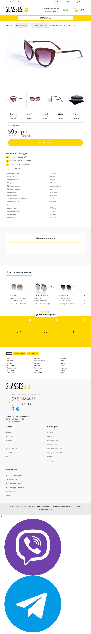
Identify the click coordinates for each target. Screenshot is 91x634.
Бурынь (63, 358)
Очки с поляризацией (14, 475)
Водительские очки (54, 449)
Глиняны (10, 363)
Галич (62, 361)
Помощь (60, 2)
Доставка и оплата (45, 238)
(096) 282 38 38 (23, 404)
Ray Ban (50, 433)
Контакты (82, 2)
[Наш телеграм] (32, 604)
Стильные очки (11, 479)
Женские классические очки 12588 (18, 298)
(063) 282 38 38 (23, 399)
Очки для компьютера (55, 453)
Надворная (38, 365)
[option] (45, 55)
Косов (62, 363)
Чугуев (62, 373)
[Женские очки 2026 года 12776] (45, 55)
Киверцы (37, 363)
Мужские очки (52, 445)
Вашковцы (11, 361)
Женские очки (52, 441)
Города (8, 495)
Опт (7, 457)
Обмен (8, 433)
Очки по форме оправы (15, 487)
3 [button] (48, 312)
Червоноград (39, 373)
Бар (8, 358)
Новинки (50, 437)
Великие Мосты (39, 361)
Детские (50, 457)
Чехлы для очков (53, 461)
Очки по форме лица (14, 483)
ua (18, 2)
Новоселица (11, 368)
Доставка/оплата (12, 437)
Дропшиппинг (11, 449)
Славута (63, 370)
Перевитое (38, 368)
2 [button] (45, 312)
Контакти (9, 453)
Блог (70, 2)
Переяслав (64, 368)
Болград (37, 358)
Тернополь (11, 373)
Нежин (62, 365)
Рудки (36, 370)
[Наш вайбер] (32, 547)
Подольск (10, 370)
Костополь (11, 365)
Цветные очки (11, 491)
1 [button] (42, 312)
